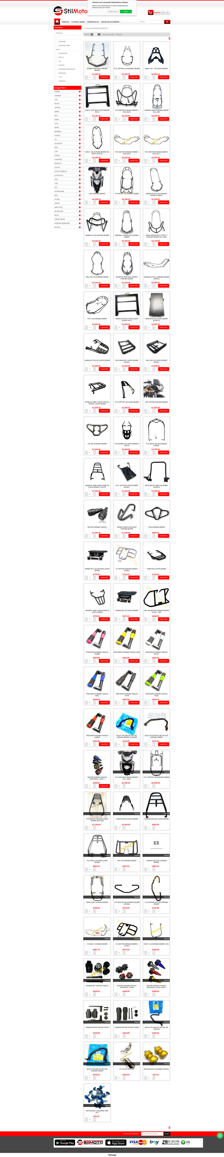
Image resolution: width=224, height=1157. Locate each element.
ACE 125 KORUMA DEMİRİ (126, 861)
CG (60, 61)
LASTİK (57, 167)
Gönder (166, 1134)
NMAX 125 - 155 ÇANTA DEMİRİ (156, 69)
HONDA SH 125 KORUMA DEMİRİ (97, 235)
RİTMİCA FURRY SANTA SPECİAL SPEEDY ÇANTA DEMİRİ (97, 403)
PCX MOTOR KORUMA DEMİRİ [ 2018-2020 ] (126, 153)
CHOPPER (58, 159)
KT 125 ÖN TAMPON (127, 1069)
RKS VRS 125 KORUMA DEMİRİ (97, 277)
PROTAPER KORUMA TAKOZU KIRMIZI (97, 736)
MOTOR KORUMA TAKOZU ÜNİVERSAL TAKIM (126, 986)
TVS (60, 77)
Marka (58, 49)
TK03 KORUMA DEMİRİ (156, 527)
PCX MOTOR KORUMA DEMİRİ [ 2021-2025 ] (126, 111)
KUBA (57, 119)
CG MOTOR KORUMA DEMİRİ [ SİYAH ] (127, 945)
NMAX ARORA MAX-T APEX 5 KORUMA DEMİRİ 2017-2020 (156, 236)
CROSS (57, 155)
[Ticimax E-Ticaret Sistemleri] (112, 1155)
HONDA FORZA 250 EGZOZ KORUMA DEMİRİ (126, 528)
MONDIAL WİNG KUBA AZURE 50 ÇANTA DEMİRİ (97, 611)
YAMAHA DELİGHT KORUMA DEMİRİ (156, 861)
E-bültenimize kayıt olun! (131, 1134)
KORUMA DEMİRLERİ (67, 69)
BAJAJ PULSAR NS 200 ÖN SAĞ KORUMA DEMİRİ (156, 736)
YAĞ (56, 183)
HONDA (62, 65)
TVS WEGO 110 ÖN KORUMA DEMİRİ (156, 444)
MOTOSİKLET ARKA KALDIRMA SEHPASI (156, 486)
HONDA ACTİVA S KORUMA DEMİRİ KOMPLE (156, 278)
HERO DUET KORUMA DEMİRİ (97, 902)
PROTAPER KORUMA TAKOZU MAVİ (97, 695)
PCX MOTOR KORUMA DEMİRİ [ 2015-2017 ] (156, 153)
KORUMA (62, 42)
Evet (126, 11)
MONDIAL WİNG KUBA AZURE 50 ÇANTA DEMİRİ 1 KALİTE (97, 486)
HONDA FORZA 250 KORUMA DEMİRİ (97, 69)
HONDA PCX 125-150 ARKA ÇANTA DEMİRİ (97, 570)
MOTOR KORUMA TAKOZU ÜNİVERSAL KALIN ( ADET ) (156, 986)
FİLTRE (57, 199)
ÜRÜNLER (65, 22)
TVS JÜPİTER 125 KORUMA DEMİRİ (127, 69)
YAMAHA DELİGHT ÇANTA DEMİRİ (156, 819)
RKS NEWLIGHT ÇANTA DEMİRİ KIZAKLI (127, 361)
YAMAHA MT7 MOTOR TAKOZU (97, 986)
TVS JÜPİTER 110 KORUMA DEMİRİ (156, 777)
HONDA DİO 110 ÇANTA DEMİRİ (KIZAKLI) (156, 319)
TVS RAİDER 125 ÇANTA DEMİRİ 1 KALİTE (127, 444)
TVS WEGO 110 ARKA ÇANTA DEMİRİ (97, 861)
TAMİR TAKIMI (60, 219)
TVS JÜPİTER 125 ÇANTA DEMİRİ (127, 402)
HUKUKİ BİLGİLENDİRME (110, 22)
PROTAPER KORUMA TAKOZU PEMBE (97, 653)
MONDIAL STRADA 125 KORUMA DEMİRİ (127, 236)
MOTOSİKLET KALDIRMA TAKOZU (156, 1069)
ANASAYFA (57, 22)
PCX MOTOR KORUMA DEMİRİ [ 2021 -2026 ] (126, 778)
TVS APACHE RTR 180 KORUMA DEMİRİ (156, 903)
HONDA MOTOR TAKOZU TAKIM (97, 1027)
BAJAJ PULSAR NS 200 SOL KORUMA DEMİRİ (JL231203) (127, 736)
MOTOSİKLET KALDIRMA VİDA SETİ (97, 1111)
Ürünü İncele (94, 56)
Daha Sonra (113, 11)
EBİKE (57, 111)
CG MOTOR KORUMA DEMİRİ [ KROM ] (127, 570)
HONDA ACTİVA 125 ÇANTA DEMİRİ (97, 360)
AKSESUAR (63, 53)
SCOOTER (58, 143)
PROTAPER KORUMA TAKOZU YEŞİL (156, 695)
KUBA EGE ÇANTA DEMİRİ (156, 569)
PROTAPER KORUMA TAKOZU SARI (127, 652)
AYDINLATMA (59, 191)
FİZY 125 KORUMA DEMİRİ (97, 319)
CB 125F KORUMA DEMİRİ (97, 444)
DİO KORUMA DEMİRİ (97, 194)
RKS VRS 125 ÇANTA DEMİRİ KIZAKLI (156, 361)
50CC (56, 147)
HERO (57, 127)
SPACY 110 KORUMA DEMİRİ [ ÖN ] (156, 944)
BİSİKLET (58, 163)
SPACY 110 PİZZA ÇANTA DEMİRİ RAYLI (97, 111)
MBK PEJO (59, 207)
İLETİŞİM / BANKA (78, 22)
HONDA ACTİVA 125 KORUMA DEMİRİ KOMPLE (156, 194)
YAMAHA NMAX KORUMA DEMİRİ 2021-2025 (156, 111)
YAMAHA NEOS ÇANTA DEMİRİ (127, 819)
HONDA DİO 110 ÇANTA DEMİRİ (127, 610)
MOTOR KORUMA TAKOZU (97, 527)
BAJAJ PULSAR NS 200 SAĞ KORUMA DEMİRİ (97, 1070)
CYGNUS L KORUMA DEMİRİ (97, 944)
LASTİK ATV (59, 175)
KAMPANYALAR (93, 22)
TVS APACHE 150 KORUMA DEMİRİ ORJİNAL (127, 903)
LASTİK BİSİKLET (61, 171)
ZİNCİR (57, 203)
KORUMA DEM (64, 45)
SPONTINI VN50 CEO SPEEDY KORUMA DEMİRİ (127, 278)
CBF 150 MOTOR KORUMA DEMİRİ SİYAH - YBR (156, 611)
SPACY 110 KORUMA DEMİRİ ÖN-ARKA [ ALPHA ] (97, 153)
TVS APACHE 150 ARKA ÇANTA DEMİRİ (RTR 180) (97, 820)
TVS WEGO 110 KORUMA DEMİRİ (127, 194)
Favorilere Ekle (100, 56)
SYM (56, 123)
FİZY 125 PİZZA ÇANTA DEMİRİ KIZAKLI (127, 486)
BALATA (57, 227)
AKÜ (56, 179)
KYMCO (57, 135)
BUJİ (56, 195)
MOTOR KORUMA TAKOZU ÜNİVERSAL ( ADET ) (97, 778)
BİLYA (57, 215)
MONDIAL (62, 73)
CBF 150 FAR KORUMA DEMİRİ (156, 402)
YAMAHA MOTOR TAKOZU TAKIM (127, 1027)
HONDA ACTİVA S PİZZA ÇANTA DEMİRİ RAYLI (127, 319)
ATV (56, 187)
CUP (56, 151)
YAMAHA (62, 81)
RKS (56, 115)
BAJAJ (61, 57)
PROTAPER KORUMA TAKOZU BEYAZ (156, 653)
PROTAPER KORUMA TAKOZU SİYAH (127, 695)
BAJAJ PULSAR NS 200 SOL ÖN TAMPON (156, 1028)
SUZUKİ (57, 107)
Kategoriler (59, 33)
